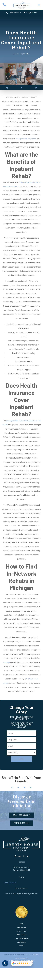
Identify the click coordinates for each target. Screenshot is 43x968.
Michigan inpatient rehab (26, 138)
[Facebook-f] (15, 856)
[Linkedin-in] (27, 856)
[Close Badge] (32, 961)
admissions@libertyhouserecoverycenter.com (21, 894)
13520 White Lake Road (21, 867)
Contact (6, 662)
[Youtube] (19, 856)
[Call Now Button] (5, 963)
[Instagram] (23, 856)
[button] (7, 87)
